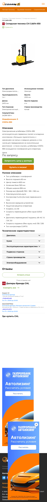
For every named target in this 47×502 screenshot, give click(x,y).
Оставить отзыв (23, 275)
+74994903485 (7, 298)
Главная (5, 18)
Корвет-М (5, 293)
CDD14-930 (7, 122)
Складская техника (28, 18)
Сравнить (9, 27)
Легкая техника (8, 10)
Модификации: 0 (10, 119)
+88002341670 (7, 309)
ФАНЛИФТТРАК (7, 304)
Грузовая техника (24, 10)
